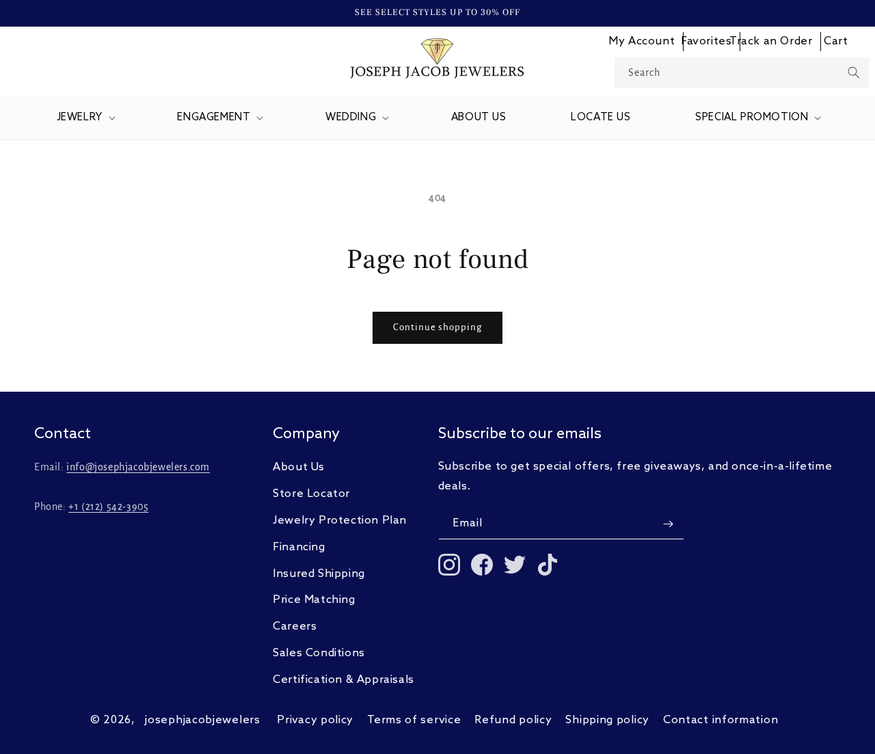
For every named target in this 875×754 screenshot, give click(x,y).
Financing (299, 547)
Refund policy (513, 720)
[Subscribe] (669, 524)
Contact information (720, 720)
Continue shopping (437, 327)
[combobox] (742, 72)
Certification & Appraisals (343, 679)
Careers (295, 626)
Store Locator (311, 493)
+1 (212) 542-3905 (108, 506)
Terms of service (414, 720)
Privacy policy (315, 720)
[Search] (854, 72)
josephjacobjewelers (202, 720)
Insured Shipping (319, 573)
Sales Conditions (319, 653)
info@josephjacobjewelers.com (138, 467)
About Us (299, 467)
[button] (85, 118)
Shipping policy (607, 720)
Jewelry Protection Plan (340, 520)
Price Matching (314, 600)
